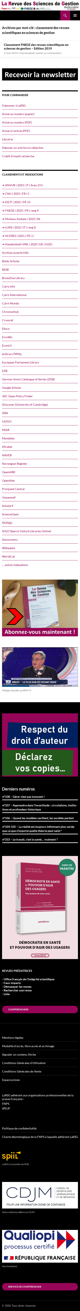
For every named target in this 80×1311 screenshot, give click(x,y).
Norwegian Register (14, 463)
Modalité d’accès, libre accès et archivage (28, 1046)
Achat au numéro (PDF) (17, 122)
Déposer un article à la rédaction (22, 147)
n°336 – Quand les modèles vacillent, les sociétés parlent (38, 818)
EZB (4, 371)
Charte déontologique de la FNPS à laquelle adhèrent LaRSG (40, 1137)
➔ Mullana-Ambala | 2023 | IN (21, 219)
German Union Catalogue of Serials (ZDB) (28, 379)
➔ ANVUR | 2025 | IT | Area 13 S (22, 185)
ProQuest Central (13, 489)
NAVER (7, 455)
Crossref (7, 320)
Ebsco (6, 328)
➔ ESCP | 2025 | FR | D (16, 202)
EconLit (7, 345)
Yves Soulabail (26, 53)
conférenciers (18, 1009)
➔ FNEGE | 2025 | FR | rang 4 (20, 210)
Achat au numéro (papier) (18, 114)
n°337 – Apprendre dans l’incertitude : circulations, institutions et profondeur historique (39, 807)
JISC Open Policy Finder (17, 396)
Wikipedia (8, 548)
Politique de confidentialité (19, 1128)
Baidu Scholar (11, 261)
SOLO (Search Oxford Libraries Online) (26, 531)
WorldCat (8, 556)
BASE (5, 269)
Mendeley (8, 438)
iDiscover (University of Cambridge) (25, 404)
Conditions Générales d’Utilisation (24, 1063)
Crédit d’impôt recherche (18, 156)
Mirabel (7, 446)
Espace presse (11, 1080)
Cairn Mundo (10, 303)
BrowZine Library (13, 278)
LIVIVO (6, 421)
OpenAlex (8, 480)
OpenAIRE (8, 472)
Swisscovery (10, 539)
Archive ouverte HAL (15, 252)
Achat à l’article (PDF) (16, 131)
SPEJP (6, 1108)
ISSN (5, 413)
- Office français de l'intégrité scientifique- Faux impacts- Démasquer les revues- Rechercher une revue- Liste (28, 986)
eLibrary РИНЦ (11, 354)
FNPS (5, 1103)
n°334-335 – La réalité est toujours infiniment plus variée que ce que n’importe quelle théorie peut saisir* (38, 828)
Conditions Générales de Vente (21, 1071)
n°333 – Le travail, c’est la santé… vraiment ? (30, 839)
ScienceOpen (10, 514)
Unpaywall (9, 497)
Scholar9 (7, 506)
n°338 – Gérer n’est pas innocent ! (23, 796)
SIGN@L (7, 522)
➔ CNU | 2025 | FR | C (16, 193)
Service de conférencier (24, 1286)
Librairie (7, 139)
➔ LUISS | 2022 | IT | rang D (19, 227)
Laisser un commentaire (48, 53)
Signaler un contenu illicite (19, 1054)
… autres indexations (15, 565)
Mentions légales (12, 1037)
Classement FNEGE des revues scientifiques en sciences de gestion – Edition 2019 (36, 46)
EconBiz (7, 337)
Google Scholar (11, 387)
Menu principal (75, 15)
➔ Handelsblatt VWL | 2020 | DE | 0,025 (27, 244)
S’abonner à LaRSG (14, 105)
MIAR (5, 430)
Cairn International (14, 295)
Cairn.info (8, 286)
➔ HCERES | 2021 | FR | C (18, 236)
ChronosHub (10, 311)
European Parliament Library (20, 362)
